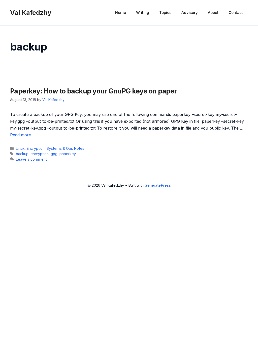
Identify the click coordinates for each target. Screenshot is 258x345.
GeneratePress (158, 185)
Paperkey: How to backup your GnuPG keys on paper (93, 91)
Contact (236, 12)
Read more (20, 134)
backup (22, 154)
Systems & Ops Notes (65, 148)
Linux (20, 148)
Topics (165, 12)
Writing (142, 12)
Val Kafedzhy (30, 12)
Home (120, 12)
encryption (39, 154)
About (213, 12)
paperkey (67, 154)
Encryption (36, 148)
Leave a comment (31, 159)
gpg (54, 154)
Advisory (189, 12)
